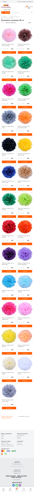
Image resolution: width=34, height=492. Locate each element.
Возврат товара (4, 442)
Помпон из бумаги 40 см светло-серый (8, 400)
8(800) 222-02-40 (11, 476)
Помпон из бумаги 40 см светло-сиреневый (24, 263)
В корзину (9, 52)
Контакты (19, 442)
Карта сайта (20, 444)
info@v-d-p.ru (17, 473)
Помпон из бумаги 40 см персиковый (24, 345)
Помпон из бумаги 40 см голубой (24, 291)
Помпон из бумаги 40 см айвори (8, 373)
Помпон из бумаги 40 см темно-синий (8, 181)
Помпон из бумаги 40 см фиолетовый (8, 263)
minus (3, 49)
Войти (20, 1)
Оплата (18, 438)
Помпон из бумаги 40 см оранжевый (24, 236)
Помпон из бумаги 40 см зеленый (8, 209)
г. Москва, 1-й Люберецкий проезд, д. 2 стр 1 (17, 470)
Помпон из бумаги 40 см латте (24, 181)
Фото (2, 436)
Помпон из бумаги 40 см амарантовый (8, 318)
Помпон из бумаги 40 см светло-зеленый (24, 99)
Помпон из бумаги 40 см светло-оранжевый (24, 127)
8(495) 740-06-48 (16, 477)
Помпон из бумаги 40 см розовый (24, 318)
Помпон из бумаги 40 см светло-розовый (8, 44)
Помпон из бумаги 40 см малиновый (8, 99)
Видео (2, 438)
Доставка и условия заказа (7, 445)
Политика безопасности (6, 444)
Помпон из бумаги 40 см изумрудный (24, 72)
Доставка (19, 436)
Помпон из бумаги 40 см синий (8, 291)
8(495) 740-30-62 (22, 476)
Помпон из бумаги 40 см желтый (8, 345)
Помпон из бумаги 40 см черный (8, 154)
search (31, 12)
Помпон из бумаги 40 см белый (24, 373)
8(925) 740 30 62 (17, 482)
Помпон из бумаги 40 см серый (8, 127)
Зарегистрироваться (28, 1)
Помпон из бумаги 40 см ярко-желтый (24, 154)
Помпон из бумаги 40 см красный (8, 236)
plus (7, 49)
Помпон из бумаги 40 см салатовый (24, 209)
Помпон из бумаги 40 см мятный (8, 72)
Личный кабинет (21, 435)
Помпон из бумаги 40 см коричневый (24, 44)
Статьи (3, 435)
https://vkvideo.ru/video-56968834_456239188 (7, 417)
